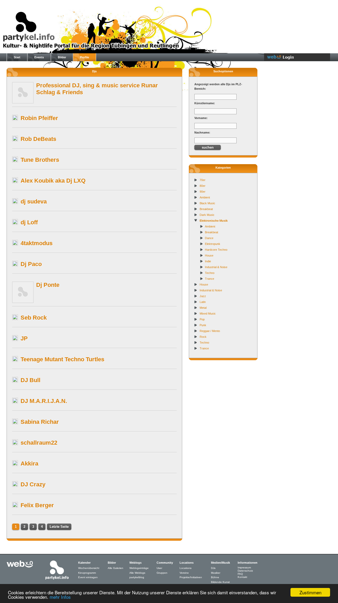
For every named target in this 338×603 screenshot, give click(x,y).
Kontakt (242, 577)
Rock (203, 336)
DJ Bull (30, 380)
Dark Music (207, 214)
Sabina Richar (40, 422)
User (159, 568)
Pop (202, 319)
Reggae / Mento (210, 331)
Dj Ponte (47, 285)
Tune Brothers (40, 159)
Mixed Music (208, 313)
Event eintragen (88, 577)
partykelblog (136, 577)
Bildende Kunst (220, 582)
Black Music (207, 203)
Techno (209, 272)
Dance (209, 238)
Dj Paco (31, 264)
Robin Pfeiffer (39, 118)
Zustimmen (310, 592)
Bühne (215, 577)
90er (202, 191)
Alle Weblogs (137, 572)
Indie (208, 261)
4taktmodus (37, 243)
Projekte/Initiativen (191, 577)
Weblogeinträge (139, 568)
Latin (203, 301)
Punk (203, 325)
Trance (209, 278)
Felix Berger (37, 505)
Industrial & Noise (216, 267)
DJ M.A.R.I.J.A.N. (44, 401)
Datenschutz (245, 570)
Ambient (205, 197)
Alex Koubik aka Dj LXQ (53, 180)
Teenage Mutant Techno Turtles (62, 359)
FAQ (240, 573)
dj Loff (29, 222)
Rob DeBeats (38, 139)
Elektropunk (212, 243)
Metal (203, 307)
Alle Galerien (115, 568)
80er (202, 185)
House (209, 255)
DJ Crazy (33, 484)
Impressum (244, 567)
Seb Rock (34, 317)
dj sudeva (34, 201)
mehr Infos (60, 596)
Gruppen (162, 572)
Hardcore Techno (216, 249)
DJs (213, 568)
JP (24, 338)
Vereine (184, 572)
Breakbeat (206, 209)
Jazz (203, 296)
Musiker (215, 572)
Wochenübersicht (88, 568)
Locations (185, 568)
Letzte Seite (59, 527)
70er (202, 180)
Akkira (29, 463)
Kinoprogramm (87, 572)
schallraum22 (39, 442)
